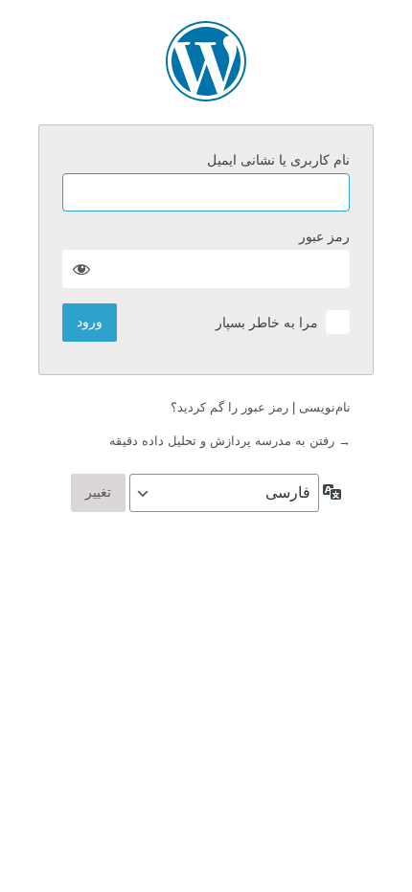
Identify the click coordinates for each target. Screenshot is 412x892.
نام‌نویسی (325, 407)
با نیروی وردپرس (206, 61)
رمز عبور (324, 236)
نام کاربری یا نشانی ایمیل (278, 159)
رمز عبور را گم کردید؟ (229, 407)
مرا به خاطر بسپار (267, 322)
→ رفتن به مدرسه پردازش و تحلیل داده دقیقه (230, 441)
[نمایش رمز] (81, 269)
